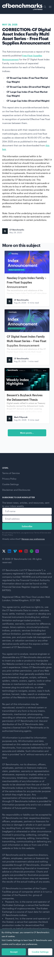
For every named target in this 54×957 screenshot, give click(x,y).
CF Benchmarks (16, 229)
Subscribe (27, 526)
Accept (14, 951)
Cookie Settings (10, 484)
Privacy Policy (9, 478)
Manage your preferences (33, 539)
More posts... (27, 432)
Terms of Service (11, 473)
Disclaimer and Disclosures (16, 489)
